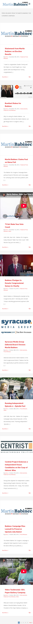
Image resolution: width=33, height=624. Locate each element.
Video (9, 231)
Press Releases (12, 110)
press (6, 57)
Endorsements (23, 109)
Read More (4, 77)
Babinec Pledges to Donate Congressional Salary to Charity (14, 283)
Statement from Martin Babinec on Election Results (15, 51)
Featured (22, 57)
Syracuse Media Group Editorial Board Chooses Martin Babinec (15, 345)
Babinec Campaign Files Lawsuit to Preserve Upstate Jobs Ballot (15, 529)
